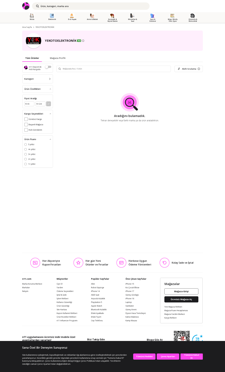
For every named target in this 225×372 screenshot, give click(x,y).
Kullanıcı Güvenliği (64, 302)
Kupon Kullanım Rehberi (67, 313)
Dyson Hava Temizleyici (136, 313)
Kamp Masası (131, 320)
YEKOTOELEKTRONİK (45, 27)
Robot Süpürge (97, 287)
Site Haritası (62, 309)
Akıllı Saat (95, 295)
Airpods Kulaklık (98, 298)
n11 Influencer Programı (67, 320)
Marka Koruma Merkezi (32, 284)
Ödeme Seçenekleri (65, 291)
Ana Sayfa (27, 27)
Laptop (129, 302)
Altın (93, 284)
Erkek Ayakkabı (97, 313)
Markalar (26, 287)
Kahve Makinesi (132, 317)
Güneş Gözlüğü (132, 295)
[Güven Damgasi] (197, 340)
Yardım (60, 287)
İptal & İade (62, 295)
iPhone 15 (130, 284)
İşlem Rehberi (62, 298)
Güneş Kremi (131, 309)
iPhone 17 (130, 291)
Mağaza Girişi (181, 291)
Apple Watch (96, 306)
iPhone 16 (130, 298)
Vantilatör (130, 306)
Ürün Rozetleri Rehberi (66, 317)
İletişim (25, 291)
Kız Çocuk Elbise (132, 287)
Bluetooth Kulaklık (99, 309)
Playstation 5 (96, 302)
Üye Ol (59, 284)
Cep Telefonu (97, 320)
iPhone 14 (95, 291)
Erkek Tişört (96, 317)
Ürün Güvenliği (63, 306)
